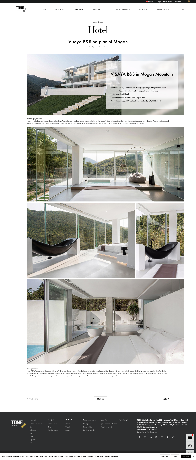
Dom (44, 9)
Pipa (31, 436)
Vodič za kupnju (107, 427)
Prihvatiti (186, 456)
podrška (143, 9)
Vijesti (67, 427)
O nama (68, 424)
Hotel (49, 427)
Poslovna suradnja (120, 9)
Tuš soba (33, 430)
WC (31, 433)
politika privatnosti (111, 456)
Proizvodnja (87, 427)
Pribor (32, 443)
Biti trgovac (87, 424)
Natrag (100, 398)
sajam (67, 430)
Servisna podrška (89, 430)
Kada (31, 427)
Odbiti (175, 456)
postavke (165, 456)
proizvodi (59, 9)
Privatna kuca (52, 424)
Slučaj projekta (53, 430)
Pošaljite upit (163, 9)
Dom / (95, 22)
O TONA (96, 9)
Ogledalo (33, 440)
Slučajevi (79, 9)
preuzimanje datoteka (109, 424)
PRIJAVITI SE (179, 1)
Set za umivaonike (36, 424)
